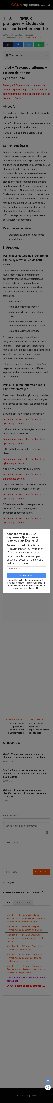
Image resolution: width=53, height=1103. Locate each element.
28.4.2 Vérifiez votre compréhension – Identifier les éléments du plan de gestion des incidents (25, 773)
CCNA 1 (8, 903)
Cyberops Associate (35, 38)
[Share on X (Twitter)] (28, 44)
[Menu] (5, 4)
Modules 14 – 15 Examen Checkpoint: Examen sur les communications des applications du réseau (25, 957)
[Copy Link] (8, 44)
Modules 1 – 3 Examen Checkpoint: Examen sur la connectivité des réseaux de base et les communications (26, 918)
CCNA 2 (18, 903)
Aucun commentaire (13, 38)
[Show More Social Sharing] (47, 44)
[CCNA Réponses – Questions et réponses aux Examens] (28, 4)
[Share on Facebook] (18, 44)
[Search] (48, 4)
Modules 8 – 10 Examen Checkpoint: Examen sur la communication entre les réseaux (26, 938)
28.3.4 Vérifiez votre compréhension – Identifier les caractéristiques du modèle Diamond (24, 793)
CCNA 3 (28, 903)
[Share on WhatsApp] (39, 44)
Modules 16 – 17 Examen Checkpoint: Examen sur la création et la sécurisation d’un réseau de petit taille (26, 969)
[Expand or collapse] (46, 55)
